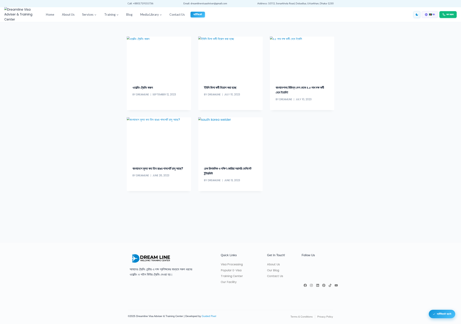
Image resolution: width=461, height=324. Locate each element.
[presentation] (159, 58)
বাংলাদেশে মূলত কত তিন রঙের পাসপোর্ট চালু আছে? (158, 168)
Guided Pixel (209, 316)
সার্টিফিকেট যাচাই (444, 313)
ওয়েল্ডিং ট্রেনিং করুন (143, 87)
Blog (129, 14)
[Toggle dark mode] (416, 14)
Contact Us (177, 14)
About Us (68, 14)
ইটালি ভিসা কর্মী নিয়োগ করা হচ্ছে (220, 87)
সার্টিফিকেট (197, 14)
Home (50, 14)
